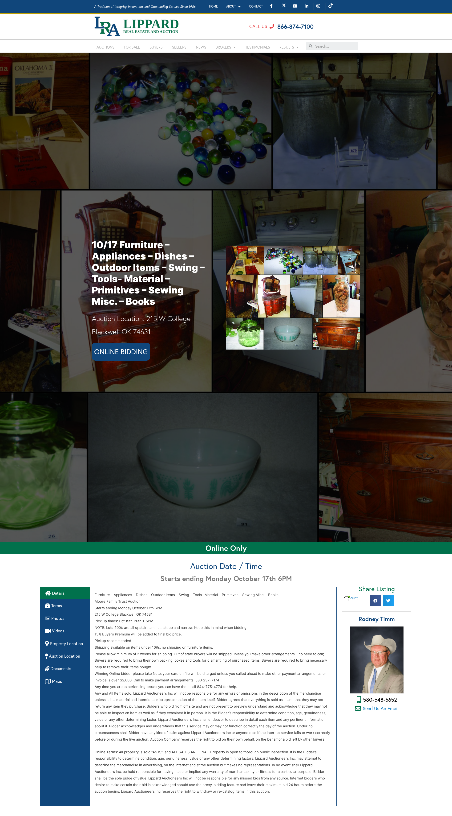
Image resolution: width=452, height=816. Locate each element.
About (231, 6)
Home (213, 6)
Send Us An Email (381, 708)
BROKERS (223, 47)
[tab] (65, 593)
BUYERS (156, 47)
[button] (262, 26)
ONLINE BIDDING (121, 351)
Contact (256, 6)
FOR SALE (132, 47)
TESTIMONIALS (257, 47)
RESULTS (286, 47)
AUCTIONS (105, 47)
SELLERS (179, 47)
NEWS (201, 47)
